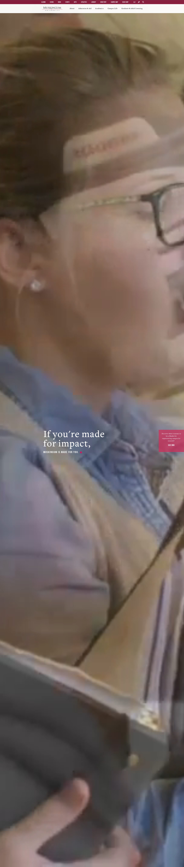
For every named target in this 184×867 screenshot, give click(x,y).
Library (93, 2)
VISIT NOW (171, 445)
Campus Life (112, 8)
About (72, 8)
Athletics (84, 2)
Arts (75, 2)
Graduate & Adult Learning (132, 8)
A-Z (134, 2)
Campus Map (114, 2)
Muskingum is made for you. (61, 452)
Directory (103, 2)
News (59, 2)
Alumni (43, 2)
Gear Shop (125, 2)
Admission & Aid (84, 8)
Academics (99, 8)
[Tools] (139, 2)
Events (67, 2)
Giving (52, 2)
